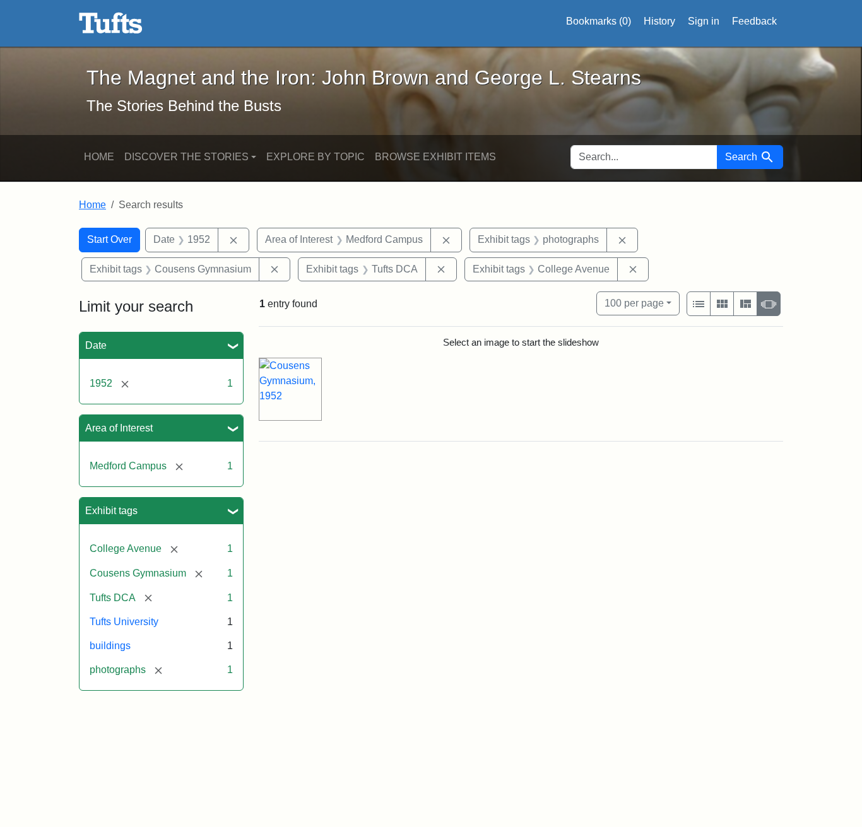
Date (96, 345)
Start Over (109, 239)
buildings (110, 645)
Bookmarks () (598, 21)
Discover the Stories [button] (186, 156)
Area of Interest (119, 428)
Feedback (754, 21)
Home (99, 156)
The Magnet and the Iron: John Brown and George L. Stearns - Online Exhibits (111, 23)
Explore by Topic (315, 156)
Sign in (703, 21)
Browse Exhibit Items (435, 156)
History (659, 21)
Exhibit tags (111, 510)
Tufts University (124, 621)
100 (634, 302)
